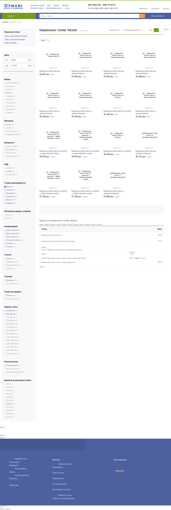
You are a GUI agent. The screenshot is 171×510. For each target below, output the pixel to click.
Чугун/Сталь (11, 131)
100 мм (9, 391)
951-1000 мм (11, 334)
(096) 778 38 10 (109, 5)
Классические (12, 365)
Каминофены (57, 467)
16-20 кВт (10, 153)
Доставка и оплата (38, 5)
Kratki (9, 90)
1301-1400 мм (12, 347)
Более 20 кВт (12, 156)
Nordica (9, 99)
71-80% (9, 171)
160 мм (9, 400)
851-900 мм (11, 327)
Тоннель (10, 247)
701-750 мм (11, 317)
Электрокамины (21, 468)
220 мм (9, 410)
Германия (10, 196)
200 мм (9, 414)
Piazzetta (10, 103)
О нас (67, 8)
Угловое (10, 268)
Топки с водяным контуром (14, 39)
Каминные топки (21, 458)
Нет (8, 218)
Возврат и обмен (37, 8)
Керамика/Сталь (13, 134)
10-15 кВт (10, 150)
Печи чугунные (58, 473)
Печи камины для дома (61, 489)
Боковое (10, 295)
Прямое (9, 259)
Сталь (9, 128)
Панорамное (11, 262)
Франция (10, 203)
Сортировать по (115, 30)
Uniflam (9, 113)
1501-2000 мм (12, 354)
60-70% (9, 168)
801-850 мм (11, 324)
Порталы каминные (22, 475)
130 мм (9, 397)
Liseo (8, 93)
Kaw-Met (10, 86)
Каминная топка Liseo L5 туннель (117, 111)
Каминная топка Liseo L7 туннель (117, 151)
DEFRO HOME (12, 83)
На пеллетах (11, 284)
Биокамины (13, 465)
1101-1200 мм (12, 340)
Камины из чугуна (64, 464)
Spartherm (10, 109)
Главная (5, 22)
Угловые (10, 243)
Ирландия (10, 193)
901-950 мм (11, 330)
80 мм (9, 394)
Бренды (56, 5)
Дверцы (12, 472)
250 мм (9, 407)
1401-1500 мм (12, 350)
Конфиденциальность (54, 8)
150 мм (9, 417)
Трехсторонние (12, 237)
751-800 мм (11, 320)
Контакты (65, 5)
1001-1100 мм (12, 337)
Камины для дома (65, 495)
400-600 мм (11, 311)
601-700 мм (11, 314)
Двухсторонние (12, 233)
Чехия (9, 187)
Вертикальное (12, 299)
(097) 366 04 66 (94, 5)
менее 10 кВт (12, 146)
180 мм (9, 404)
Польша (10, 190)
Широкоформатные (14, 372)
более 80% (11, 175)
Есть (8, 215)
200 (8, 384)
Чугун (9, 124)
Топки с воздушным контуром (15, 36)
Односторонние (12, 230)
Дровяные (10, 280)
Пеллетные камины (60, 484)
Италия (9, 200)
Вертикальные (12, 369)
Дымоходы (13, 478)
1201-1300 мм (12, 344)
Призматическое (13, 265)
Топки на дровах (10, 43)
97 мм (9, 387)
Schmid (9, 106)
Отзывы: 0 (53, 68)
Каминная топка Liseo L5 (49, 71)
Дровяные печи (58, 478)
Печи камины (14, 462)
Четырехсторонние (14, 240)
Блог (49, 5)
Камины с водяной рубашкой (63, 498)
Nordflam (10, 96)
